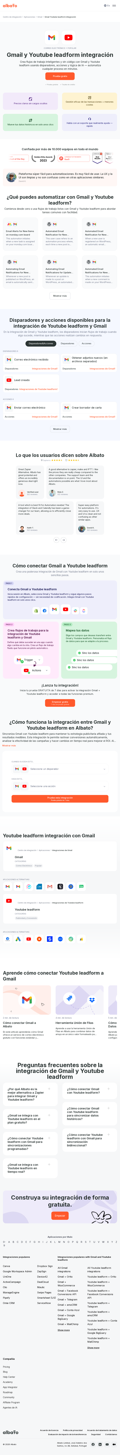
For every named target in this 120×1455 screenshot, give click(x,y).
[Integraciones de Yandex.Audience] (81, 939)
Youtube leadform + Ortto (101, 1276)
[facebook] (93, 1444)
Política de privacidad (73, 1430)
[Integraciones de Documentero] (39, 886)
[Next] (63, 540)
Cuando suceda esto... (23, 762)
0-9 (4, 1243)
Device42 (42, 1276)
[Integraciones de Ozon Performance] (60, 939)
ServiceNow (44, 1303)
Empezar (60, 1215)
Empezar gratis (60, 702)
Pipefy (6, 1297)
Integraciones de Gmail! (45, 368)
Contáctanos (111, 1434)
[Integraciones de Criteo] (39, 939)
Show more (64, 1330)
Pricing (6, 1366)
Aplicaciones (29, 17)
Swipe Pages (44, 1292)
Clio (5, 1287)
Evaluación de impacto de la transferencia (67, 1434)
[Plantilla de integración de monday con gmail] (20, 234)
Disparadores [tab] (67, 343)
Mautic (41, 1287)
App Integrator (10, 1387)
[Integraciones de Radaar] (71, 939)
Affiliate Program (11, 1402)
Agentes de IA (10, 1407)
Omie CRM (9, 1303)
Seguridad (96, 1434)
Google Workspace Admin (17, 1271)
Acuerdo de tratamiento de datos (102, 1430)
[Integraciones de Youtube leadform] (28, 939)
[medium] (114, 1444)
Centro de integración (12, 17)
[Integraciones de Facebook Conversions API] (7, 939)
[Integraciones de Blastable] (28, 886)
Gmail (39, 17)
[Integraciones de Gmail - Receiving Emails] (18, 886)
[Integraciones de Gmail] (7, 886)
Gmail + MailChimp (68, 1324)
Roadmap (8, 1392)
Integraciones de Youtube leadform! (38, 389)
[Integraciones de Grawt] (60, 886)
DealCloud (43, 1281)
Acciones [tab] (86, 343)
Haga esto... (17, 779)
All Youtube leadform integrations (99, 1269)
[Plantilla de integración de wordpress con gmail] (60, 234)
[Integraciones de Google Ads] (18, 939)
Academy (8, 1382)
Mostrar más (60, 295)
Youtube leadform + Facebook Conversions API (100, 1294)
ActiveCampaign (12, 1281)
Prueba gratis (60, 76)
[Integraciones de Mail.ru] (71, 886)
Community (8, 1397)
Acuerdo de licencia (49, 1430)
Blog (5, 1371)
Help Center (9, 1377)
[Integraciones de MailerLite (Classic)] (81, 886)
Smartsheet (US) (46, 1297)
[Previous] (56, 540)
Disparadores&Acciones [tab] (41, 343)
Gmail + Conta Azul (68, 1310)
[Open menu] (114, 5)
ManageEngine (11, 1292)
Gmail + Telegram (67, 1299)
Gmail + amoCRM (67, 1304)
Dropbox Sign (45, 1266)
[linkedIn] (100, 1444)
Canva (6, 1266)
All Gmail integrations (64, 1269)
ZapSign (41, 1271)
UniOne (7, 1276)
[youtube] (107, 1444)
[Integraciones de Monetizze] (50, 939)
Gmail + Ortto (65, 1276)
